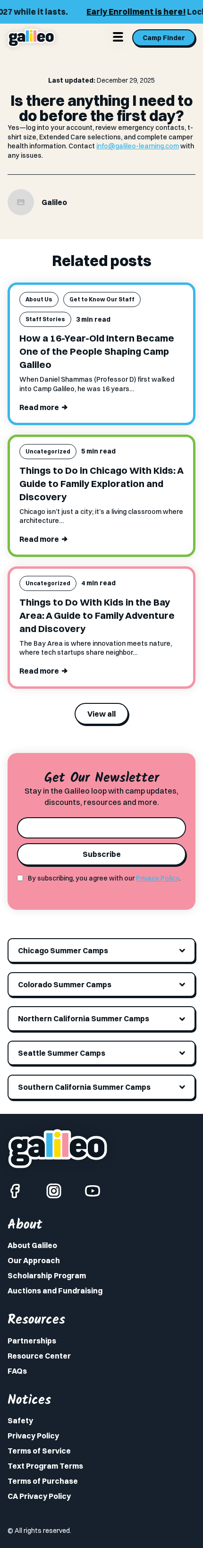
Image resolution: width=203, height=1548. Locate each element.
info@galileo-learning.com (137, 146)
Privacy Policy (157, 878)
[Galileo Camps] (31, 37)
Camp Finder (164, 38)
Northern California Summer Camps (83, 1018)
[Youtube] (92, 1190)
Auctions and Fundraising (55, 1290)
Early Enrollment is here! (116, 12)
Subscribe (102, 854)
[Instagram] (53, 1190)
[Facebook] (15, 1190)
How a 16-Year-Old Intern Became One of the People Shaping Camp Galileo (96, 351)
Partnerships (32, 1340)
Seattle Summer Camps (61, 1053)
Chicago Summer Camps (63, 950)
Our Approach (34, 1260)
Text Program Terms (45, 1466)
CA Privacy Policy (39, 1496)
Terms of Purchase (43, 1481)
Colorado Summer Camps (64, 984)
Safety (20, 1420)
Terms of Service (39, 1450)
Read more (39, 407)
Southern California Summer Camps (84, 1087)
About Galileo (32, 1245)
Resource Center (39, 1355)
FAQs (17, 1371)
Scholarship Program (47, 1275)
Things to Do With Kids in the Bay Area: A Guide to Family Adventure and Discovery (97, 615)
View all (101, 713)
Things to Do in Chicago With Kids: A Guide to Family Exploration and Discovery (101, 483)
